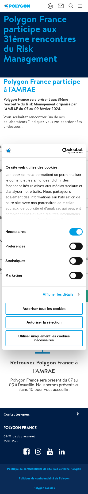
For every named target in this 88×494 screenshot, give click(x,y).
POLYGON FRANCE (20, 427)
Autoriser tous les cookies (44, 309)
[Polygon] (17, 6)
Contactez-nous (17, 414)
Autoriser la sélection (44, 322)
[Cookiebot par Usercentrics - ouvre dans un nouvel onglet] (63, 151)
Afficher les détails (58, 294)
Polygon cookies (44, 488)
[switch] (76, 249)
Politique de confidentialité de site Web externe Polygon (44, 469)
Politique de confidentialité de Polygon (44, 478)
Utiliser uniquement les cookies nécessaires (44, 338)
